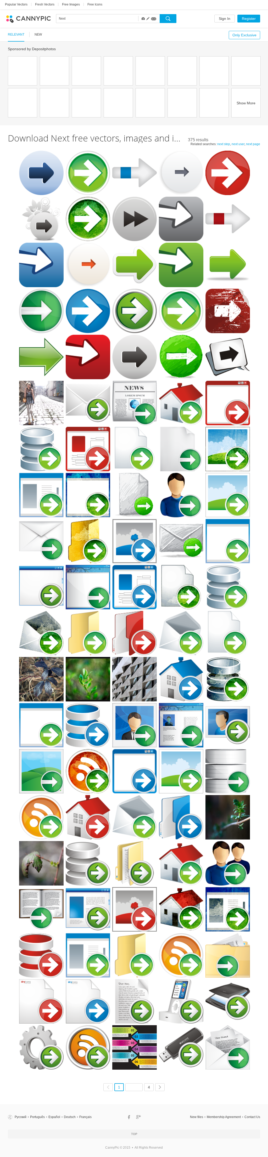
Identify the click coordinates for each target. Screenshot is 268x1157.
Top (134, 1134)
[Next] (160, 1087)
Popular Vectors (16, 4)
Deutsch (70, 1117)
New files (196, 1117)
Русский (20, 1117)
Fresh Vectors (44, 4)
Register (249, 18)
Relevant (16, 34)
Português (37, 1117)
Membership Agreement (224, 1117)
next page (253, 144)
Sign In (224, 18)
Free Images (71, 4)
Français (85, 1117)
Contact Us (252, 1117)
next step (223, 144)
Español (54, 1117)
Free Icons (94, 4)
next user (238, 144)
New (38, 34)
